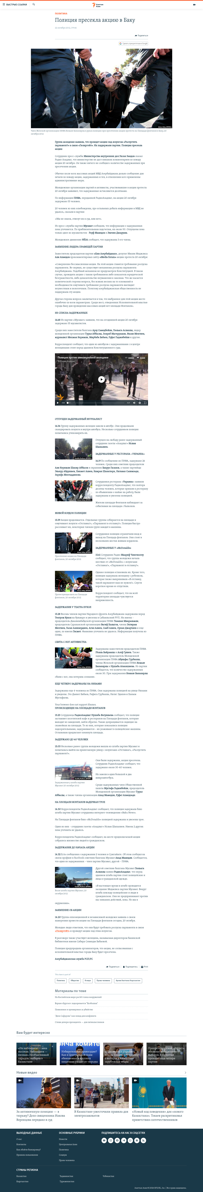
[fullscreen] (145, 403)
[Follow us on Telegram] (123, 1140)
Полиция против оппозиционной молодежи (83, 357)
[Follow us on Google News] (136, 1140)
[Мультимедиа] (194, 5)
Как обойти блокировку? (28, 1150)
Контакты (21, 1144)
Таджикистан (66, 1176)
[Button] (141, 35)
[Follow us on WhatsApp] (130, 1140)
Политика (61, 14)
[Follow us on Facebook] (117, 1140)
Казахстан (21, 1176)
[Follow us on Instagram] (110, 1140)
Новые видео (26, 1073)
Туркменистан (67, 1182)
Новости (63, 1139)
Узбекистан (108, 1176)
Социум (63, 1155)
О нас (19, 1139)
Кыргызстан (22, 1182)
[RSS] (143, 1140)
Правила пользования (27, 1155)
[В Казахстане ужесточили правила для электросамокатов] (101, 1093)
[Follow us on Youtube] (104, 1140)
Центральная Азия (68, 1144)
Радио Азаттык (67, 361)
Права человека (67, 1160)
